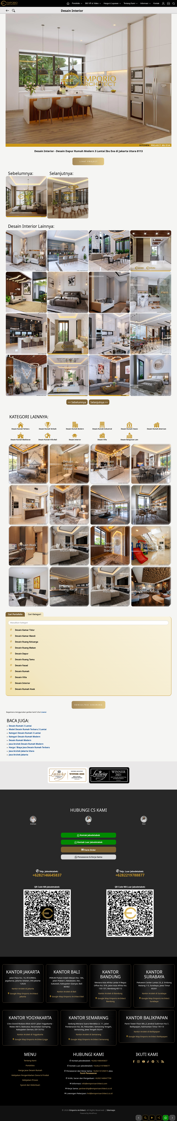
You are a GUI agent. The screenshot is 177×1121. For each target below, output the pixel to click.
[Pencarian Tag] (13, 10)
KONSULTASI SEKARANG (89, 705)
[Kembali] (8, 10)
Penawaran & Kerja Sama (89, 857)
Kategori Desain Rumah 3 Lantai (25, 733)
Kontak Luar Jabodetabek (89, 842)
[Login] (163, 3)
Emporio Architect (77, 1110)
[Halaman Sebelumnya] (138, 1117)
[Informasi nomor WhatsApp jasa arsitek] (165, 1117)
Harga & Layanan (111, 3)
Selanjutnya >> (99, 402)
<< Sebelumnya (77, 402)
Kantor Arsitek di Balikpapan (147, 1031)
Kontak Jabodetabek (89, 835)
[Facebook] (134, 1062)
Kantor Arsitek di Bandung (110, 993)
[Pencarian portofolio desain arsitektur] (145, 1117)
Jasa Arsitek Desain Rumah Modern (26, 744)
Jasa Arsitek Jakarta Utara (21, 751)
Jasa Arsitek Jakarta (18, 754)
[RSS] (162, 1062)
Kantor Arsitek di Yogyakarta (30, 1034)
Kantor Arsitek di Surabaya (154, 993)
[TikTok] (148, 1062)
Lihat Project (88, 161)
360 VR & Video (92, 3)
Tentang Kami (130, 3)
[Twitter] (158, 1062)
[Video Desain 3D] (152, 1117)
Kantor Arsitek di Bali (66, 991)
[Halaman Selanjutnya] (172, 1117)
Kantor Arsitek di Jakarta (23, 988)
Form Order (88, 849)
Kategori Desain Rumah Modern (24, 736)
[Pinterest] (153, 1062)
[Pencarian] (173, 3)
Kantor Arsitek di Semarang (88, 1034)
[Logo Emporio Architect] (9, 3)
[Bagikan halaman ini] (159, 1117)
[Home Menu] (67, 3)
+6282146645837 (47, 875)
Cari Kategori (34, 614)
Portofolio (76, 3)
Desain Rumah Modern (20, 740)
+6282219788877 (129, 875)
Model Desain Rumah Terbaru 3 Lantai (28, 729)
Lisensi (43, 712)
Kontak (156, 3)
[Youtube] (143, 1062)
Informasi (144, 3)
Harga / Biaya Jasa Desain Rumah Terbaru (29, 747)
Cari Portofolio (15, 614)
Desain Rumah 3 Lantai (20, 726)
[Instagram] (138, 1062)
